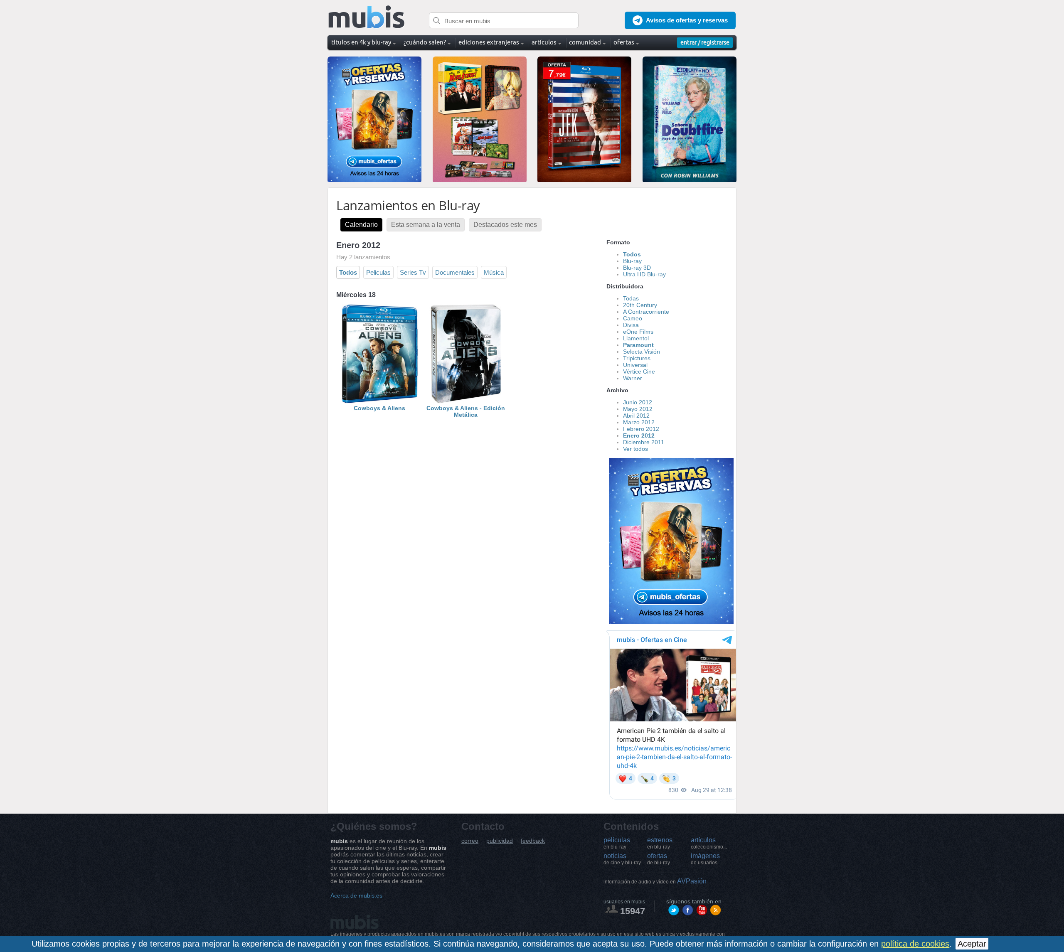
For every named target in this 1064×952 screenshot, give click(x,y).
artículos (709, 843)
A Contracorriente (646, 311)
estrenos (659, 843)
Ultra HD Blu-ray (644, 274)
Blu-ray (632, 261)
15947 (632, 911)
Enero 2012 (639, 435)
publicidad (499, 841)
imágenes (705, 859)
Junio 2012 (637, 402)
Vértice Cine (639, 371)
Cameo (632, 318)
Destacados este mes (505, 224)
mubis (366, 17)
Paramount (638, 345)
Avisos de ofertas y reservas (687, 20)
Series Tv (413, 272)
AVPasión (655, 881)
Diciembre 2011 (643, 442)
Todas (631, 298)
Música (494, 272)
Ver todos (635, 448)
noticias (622, 859)
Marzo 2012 (639, 422)
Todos (348, 272)
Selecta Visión (641, 351)
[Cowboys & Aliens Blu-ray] (379, 401)
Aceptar (972, 943)
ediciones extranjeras (488, 42)
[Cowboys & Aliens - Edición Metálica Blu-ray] (465, 401)
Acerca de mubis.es (356, 895)
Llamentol (636, 338)
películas (616, 843)
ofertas (658, 859)
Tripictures (636, 358)
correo (469, 841)
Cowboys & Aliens (379, 408)
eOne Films (638, 331)
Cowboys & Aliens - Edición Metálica (465, 411)
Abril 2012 (636, 415)
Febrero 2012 (641, 429)
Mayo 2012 (638, 409)
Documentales (455, 272)
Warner (632, 378)
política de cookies (915, 943)
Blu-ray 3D (637, 267)
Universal (635, 365)
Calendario (361, 224)
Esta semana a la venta (425, 224)
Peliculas (378, 272)
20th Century (640, 305)
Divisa (631, 325)
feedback (533, 841)
